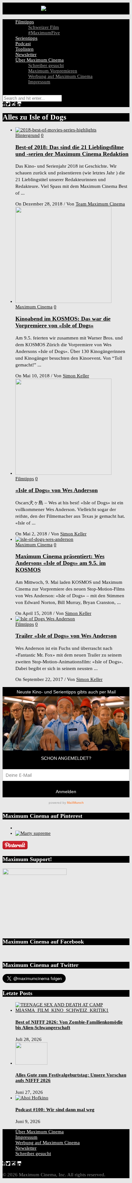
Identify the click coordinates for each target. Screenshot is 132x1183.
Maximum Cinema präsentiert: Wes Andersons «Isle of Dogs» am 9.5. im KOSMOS (60, 563)
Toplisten (24, 49)
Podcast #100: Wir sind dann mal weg (55, 1109)
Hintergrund (27, 135)
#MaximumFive (44, 32)
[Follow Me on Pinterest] (15, 847)
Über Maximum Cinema (39, 60)
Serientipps (26, 38)
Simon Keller (76, 375)
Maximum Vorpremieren (52, 70)
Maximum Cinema (34, 306)
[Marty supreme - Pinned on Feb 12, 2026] (33, 833)
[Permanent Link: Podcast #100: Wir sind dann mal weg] (31, 1097)
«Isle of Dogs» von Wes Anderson (56, 490)
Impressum (39, 81)
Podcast (23, 43)
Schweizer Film (43, 27)
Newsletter (26, 54)
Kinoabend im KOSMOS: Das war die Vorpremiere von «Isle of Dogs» (63, 322)
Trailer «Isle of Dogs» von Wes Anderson (66, 636)
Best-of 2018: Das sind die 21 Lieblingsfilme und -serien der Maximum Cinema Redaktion (71, 150)
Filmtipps (24, 21)
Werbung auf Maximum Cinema (60, 76)
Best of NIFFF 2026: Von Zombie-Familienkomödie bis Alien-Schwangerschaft (69, 1024)
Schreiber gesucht (46, 65)
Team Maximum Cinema (100, 203)
